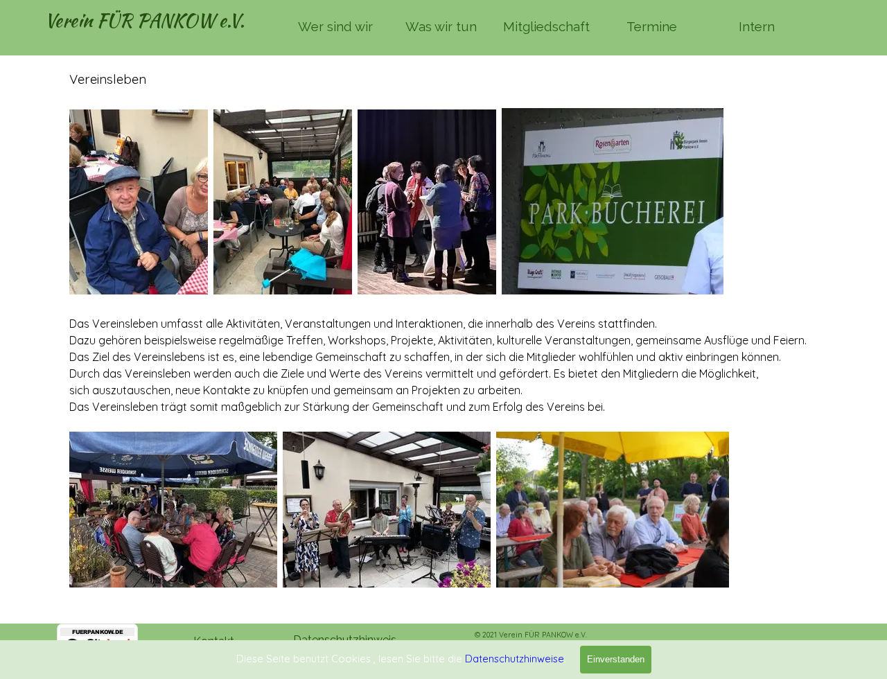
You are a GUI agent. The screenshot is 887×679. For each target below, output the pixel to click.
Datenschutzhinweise (514, 658)
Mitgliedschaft (546, 26)
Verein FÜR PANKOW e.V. (144, 20)
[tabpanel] (443, 329)
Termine (651, 26)
